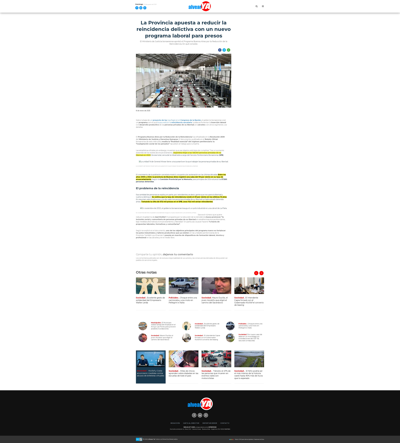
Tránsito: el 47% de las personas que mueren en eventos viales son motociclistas (216, 374)
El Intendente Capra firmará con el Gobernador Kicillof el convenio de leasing (216, 301)
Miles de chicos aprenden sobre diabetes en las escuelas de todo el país (183, 373)
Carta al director (191, 423)
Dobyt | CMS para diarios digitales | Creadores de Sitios (249, 439)
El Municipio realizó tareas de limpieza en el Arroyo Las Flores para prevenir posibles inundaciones (163, 326)
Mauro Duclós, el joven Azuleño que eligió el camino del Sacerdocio (182, 300)
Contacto (224, 423)
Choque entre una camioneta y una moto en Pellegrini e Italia (150, 300)
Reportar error (210, 423)
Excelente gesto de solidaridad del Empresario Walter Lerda (207, 326)
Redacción (175, 423)
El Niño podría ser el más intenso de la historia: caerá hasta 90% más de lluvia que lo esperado (248, 374)
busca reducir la (174, 122)
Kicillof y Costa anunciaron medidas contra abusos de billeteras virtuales (150, 373)
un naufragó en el (175, 120)
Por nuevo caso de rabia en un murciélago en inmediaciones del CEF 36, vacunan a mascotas (248, 301)
